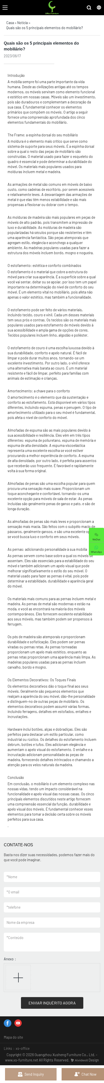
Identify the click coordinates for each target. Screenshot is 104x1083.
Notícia (22, 23)
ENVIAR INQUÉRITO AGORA (52, 1002)
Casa (10, 23)
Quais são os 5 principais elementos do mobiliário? (44, 28)
